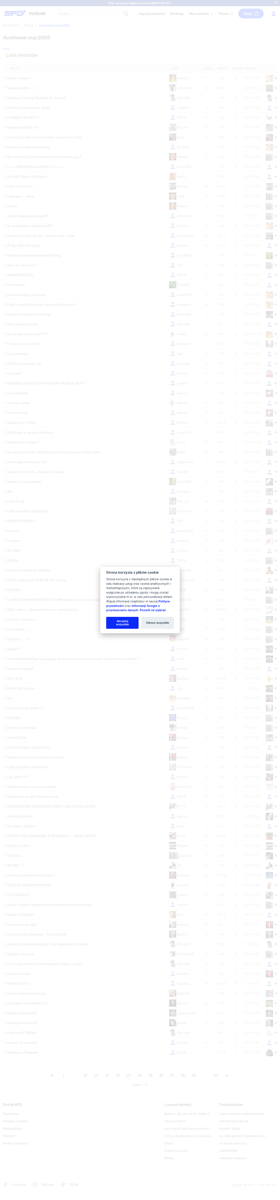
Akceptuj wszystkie (122, 622)
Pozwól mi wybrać (153, 610)
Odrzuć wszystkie (157, 622)
